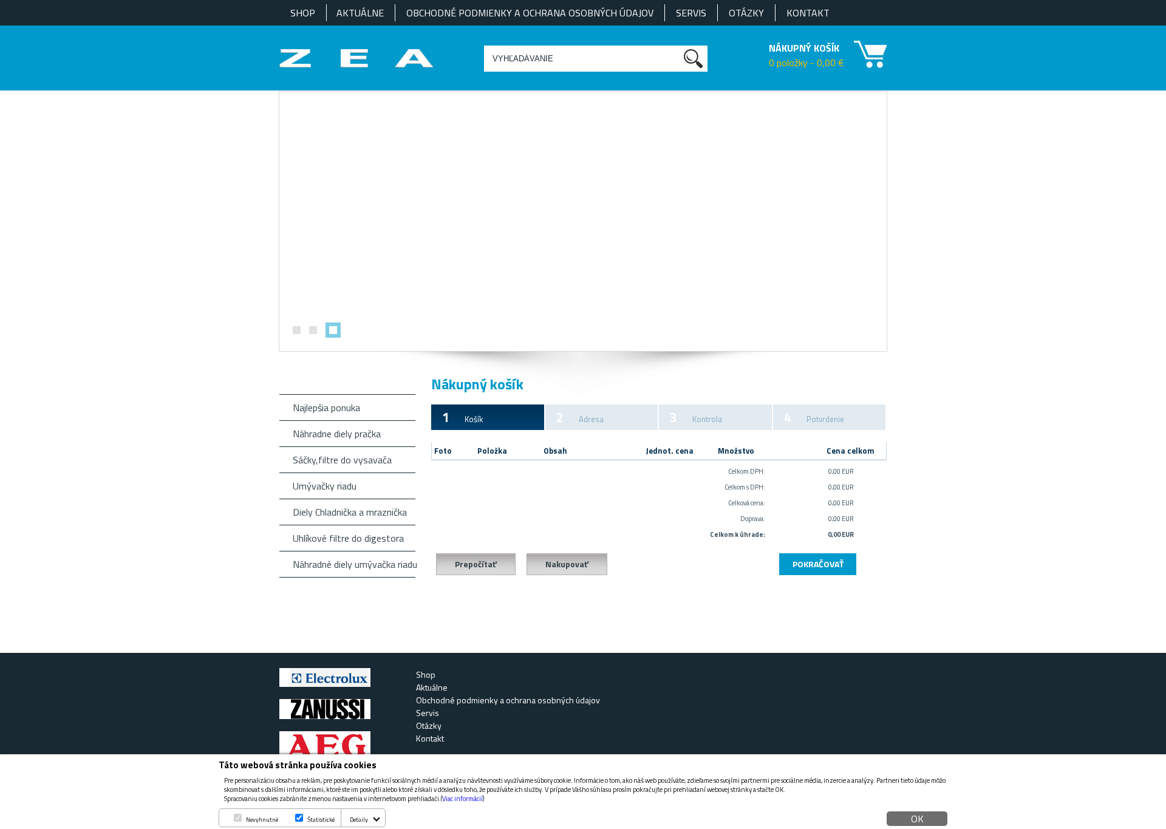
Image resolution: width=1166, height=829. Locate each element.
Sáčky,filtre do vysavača (342, 459)
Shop (302, 12)
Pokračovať (818, 564)
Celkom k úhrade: (737, 534)
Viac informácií (462, 798)
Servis (691, 12)
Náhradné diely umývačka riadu (354, 564)
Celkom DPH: (746, 471)
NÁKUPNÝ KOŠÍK (804, 48)
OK (917, 818)
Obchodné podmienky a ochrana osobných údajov (529, 12)
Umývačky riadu (324, 486)
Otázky (746, 12)
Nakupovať (566, 564)
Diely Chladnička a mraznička (350, 512)
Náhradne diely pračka (337, 433)
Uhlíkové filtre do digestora (348, 538)
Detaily (359, 819)
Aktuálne (360, 12)
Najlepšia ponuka (326, 407)
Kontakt (808, 12)
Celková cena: (746, 503)
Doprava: (752, 519)
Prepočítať (476, 564)
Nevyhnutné (262, 819)
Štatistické (321, 819)
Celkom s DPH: (744, 487)
